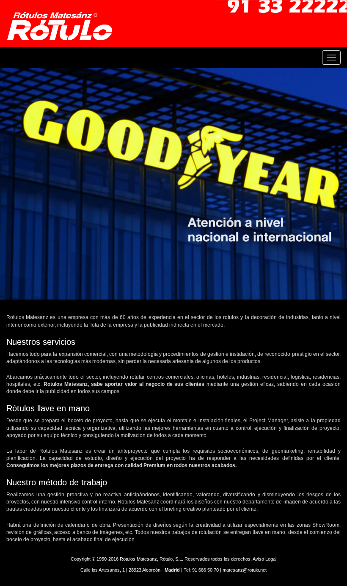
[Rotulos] (62, 24)
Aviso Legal (264, 558)
